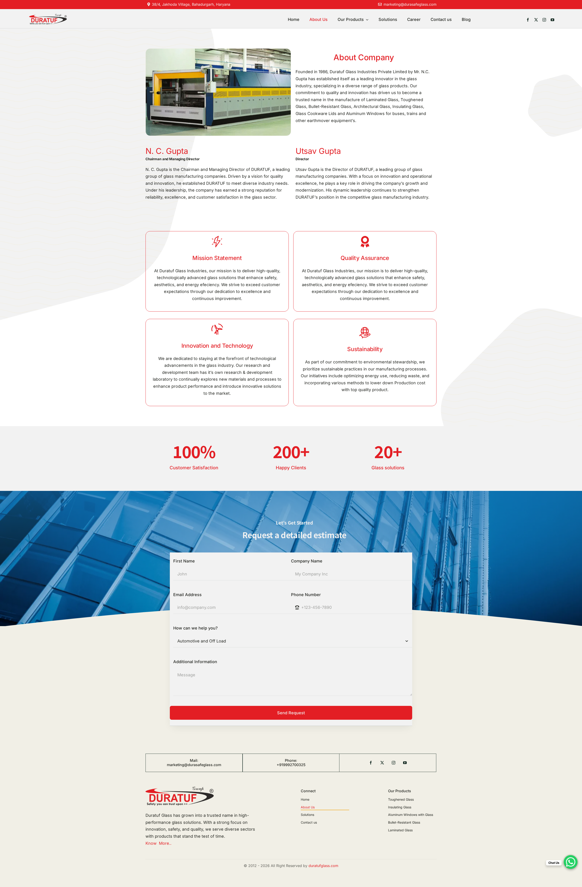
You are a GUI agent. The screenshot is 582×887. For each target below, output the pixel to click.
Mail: (194, 760)
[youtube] (552, 20)
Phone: (291, 760)
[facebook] (528, 20)
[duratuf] (48, 15)
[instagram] (544, 20)
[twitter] (536, 20)
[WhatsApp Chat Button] (570, 862)
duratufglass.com (323, 865)
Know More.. (158, 843)
